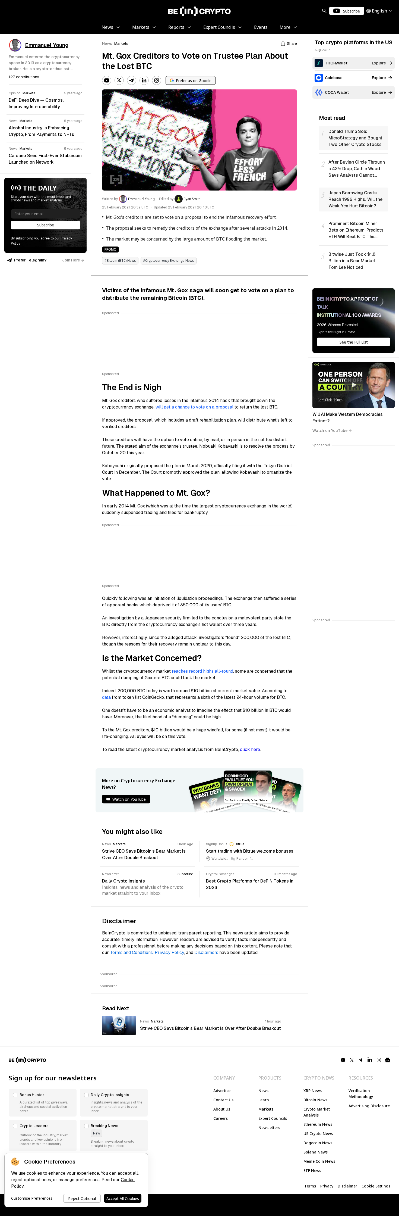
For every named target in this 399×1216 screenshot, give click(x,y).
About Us (221, 1109)
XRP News (312, 1090)
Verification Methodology (361, 1093)
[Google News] (387, 1060)
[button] (43, 1103)
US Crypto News (318, 1133)
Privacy (326, 1186)
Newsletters (269, 1127)
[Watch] (353, 385)
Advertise (221, 1090)
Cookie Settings (376, 1186)
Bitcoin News (315, 1099)
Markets (121, 43)
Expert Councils (272, 1118)
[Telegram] (131, 80)
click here (250, 749)
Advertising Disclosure (369, 1105)
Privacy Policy (169, 952)
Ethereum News (317, 1124)
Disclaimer (347, 1186)
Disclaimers (206, 952)
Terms (310, 1186)
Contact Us (223, 1099)
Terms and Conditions (131, 952)
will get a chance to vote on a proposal (194, 407)
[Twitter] (119, 80)
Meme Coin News (319, 1161)
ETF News (312, 1170)
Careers (220, 1118)
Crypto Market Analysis (316, 1112)
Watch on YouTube (329, 430)
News (107, 43)
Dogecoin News (317, 1142)
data (106, 697)
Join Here (71, 260)
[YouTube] (106, 80)
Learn (263, 1099)
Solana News (315, 1152)
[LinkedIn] (144, 80)
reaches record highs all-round (202, 671)
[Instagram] (156, 80)
